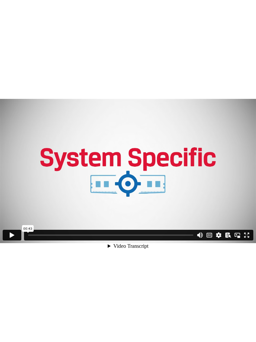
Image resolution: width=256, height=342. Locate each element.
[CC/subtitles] (209, 235)
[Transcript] (228, 235)
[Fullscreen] (247, 235)
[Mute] (200, 235)
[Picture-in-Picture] (237, 235)
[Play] (12, 235)
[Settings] (219, 235)
